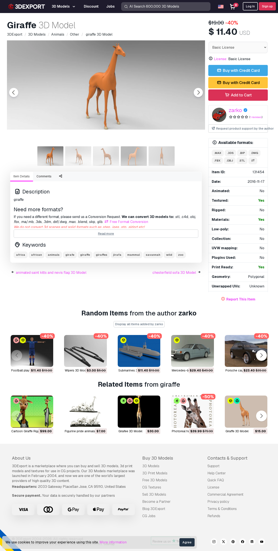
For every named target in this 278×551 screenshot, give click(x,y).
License (213, 487)
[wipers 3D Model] (85, 351)
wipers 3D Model (76, 370)
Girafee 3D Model (130, 431)
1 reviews (256, 117)
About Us (21, 458)
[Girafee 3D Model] (139, 411)
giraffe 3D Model (236, 431)
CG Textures (151, 487)
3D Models (150, 466)
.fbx (217, 160)
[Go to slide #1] (50, 156)
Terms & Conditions (222, 508)
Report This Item (240, 299)
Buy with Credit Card (241, 70)
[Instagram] (214, 542)
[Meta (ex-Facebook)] (242, 542)
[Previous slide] (13, 92)
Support (213, 466)
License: (220, 59)
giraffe (85, 255)
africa (20, 255)
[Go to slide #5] (162, 156)
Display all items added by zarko (139, 324)
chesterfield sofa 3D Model (174, 272)
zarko (235, 110)
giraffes (101, 255)
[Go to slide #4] (134, 156)
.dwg (254, 153)
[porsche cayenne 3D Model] (246, 351)
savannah (153, 255)
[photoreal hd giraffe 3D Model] (192, 411)
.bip (242, 153)
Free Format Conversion (128, 221)
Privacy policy (218, 501)
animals (54, 255)
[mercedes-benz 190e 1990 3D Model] (192, 351)
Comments (43, 176)
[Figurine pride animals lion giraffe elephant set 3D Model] (85, 411)
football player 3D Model (28, 370)
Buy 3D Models (157, 458)
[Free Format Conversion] (253, 161)
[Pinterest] (233, 542)
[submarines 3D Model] (139, 351)
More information (113, 542)
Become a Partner (156, 501)
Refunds (213, 516)
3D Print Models (154, 473)
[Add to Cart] (38, 361)
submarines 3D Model (133, 370)
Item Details (21, 176)
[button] (261, 355)
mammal (133, 255)
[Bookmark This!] (47, 361)
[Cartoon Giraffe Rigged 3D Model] (32, 411)
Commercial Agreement (225, 494)
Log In (250, 6)
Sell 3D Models (154, 494)
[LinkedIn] (252, 542)
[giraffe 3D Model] (246, 411)
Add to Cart (241, 94)
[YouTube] (261, 542)
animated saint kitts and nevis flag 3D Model (51, 272)
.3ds (230, 153)
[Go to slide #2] (78, 156)
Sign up (267, 6)
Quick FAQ (215, 480)
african (36, 255)
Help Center (216, 473)
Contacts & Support (227, 458)
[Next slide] (198, 92)
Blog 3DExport (153, 508)
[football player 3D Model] (32, 351)
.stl (242, 160)
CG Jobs (149, 516)
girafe (69, 255)
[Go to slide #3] (106, 156)
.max (217, 153)
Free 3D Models (154, 480)
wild (169, 255)
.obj (229, 160)
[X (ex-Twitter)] (223, 542)
